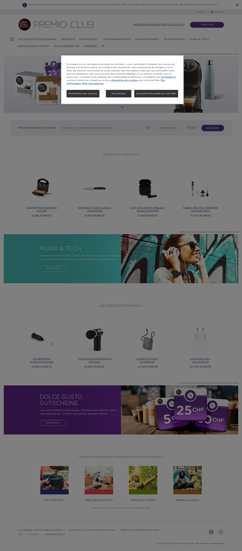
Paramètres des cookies (83, 94)
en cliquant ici (168, 77)
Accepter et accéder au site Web (156, 94)
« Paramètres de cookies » (124, 80)
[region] (122, 79)
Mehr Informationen (93, 84)
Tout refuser (118, 94)
